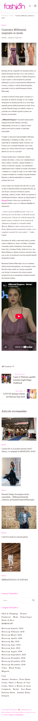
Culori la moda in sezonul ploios (15, 537)
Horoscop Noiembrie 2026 (13, 661)
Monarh (4, 200)
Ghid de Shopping (10, 613)
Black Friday (15, 667)
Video (4, 667)
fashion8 (4, 37)
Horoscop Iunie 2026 (11, 644)
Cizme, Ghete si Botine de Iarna (16, 686)
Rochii (16, 689)
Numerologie (26, 617)
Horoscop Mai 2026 (10, 641)
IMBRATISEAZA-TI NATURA (15, 580)
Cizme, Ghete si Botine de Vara (16, 682)
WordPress (6, 715)
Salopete (5, 695)
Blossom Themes (25, 712)
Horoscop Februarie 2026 (13, 631)
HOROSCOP (7, 623)
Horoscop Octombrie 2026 (13, 658)
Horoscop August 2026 (12, 651)
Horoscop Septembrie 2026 (14, 654)
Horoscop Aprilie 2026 (12, 638)
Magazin (5, 671)
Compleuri (6, 689)
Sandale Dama (23, 692)
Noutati (23, 613)
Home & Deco (8, 620)
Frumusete (6, 617)
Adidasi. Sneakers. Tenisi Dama (16, 679)
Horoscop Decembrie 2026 (14, 664)
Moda (4, 25)
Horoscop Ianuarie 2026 (12, 628)
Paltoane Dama (8, 692)
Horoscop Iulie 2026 (11, 648)
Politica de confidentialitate (16, 715)
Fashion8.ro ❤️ (15, 709)
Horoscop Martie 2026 (12, 635)
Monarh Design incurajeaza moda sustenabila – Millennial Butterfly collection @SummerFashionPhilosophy (18, 497)
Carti (4, 676)
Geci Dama (26, 689)
